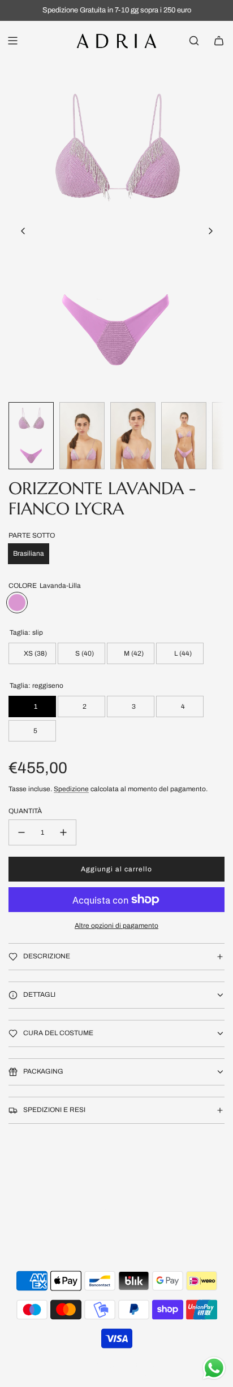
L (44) (182, 653)
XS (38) (34, 653)
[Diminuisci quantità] (21, 832)
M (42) (133, 653)
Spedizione (71, 789)
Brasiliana (28, 553)
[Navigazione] (12, 40)
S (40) (84, 653)
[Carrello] (218, 40)
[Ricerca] (194, 40)
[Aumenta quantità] (63, 832)
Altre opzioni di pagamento (116, 926)
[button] (23, 231)
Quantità (25, 811)
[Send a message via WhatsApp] (214, 1368)
